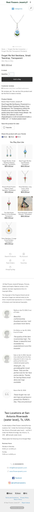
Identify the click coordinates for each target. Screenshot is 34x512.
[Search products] (31, 8)
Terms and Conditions (12, 497)
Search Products (10, 256)
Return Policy (18, 499)
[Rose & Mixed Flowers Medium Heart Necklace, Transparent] (9, 177)
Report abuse (26, 503)
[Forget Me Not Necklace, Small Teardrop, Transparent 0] (17, 30)
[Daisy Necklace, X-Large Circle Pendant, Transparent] (9, 229)
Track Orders (10, 263)
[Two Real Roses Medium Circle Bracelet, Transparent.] (9, 203)
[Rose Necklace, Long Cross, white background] (25, 177)
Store (3, 49)
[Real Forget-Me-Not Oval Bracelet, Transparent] (25, 152)
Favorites (24, 263)
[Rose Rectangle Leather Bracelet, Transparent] (25, 203)
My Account (24, 256)
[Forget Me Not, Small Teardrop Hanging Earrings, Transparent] (9, 152)
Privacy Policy (24, 497)
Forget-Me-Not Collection (17, 49)
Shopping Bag (10, 269)
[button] (8, 127)
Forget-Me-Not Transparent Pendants (14, 51)
